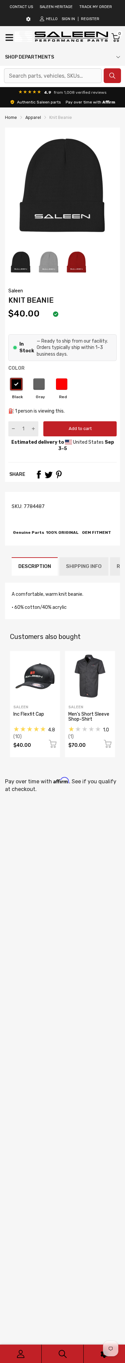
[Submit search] (112, 75)
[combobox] (53, 75)
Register (90, 19)
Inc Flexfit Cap (28, 714)
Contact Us (21, 7)
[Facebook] (39, 475)
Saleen (15, 291)
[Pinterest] (59, 475)
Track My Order (95, 7)
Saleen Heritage (56, 7)
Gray (39, 384)
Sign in (68, 19)
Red (61, 384)
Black (16, 384)
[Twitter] (49, 475)
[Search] (62, 1354)
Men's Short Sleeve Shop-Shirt (88, 716)
